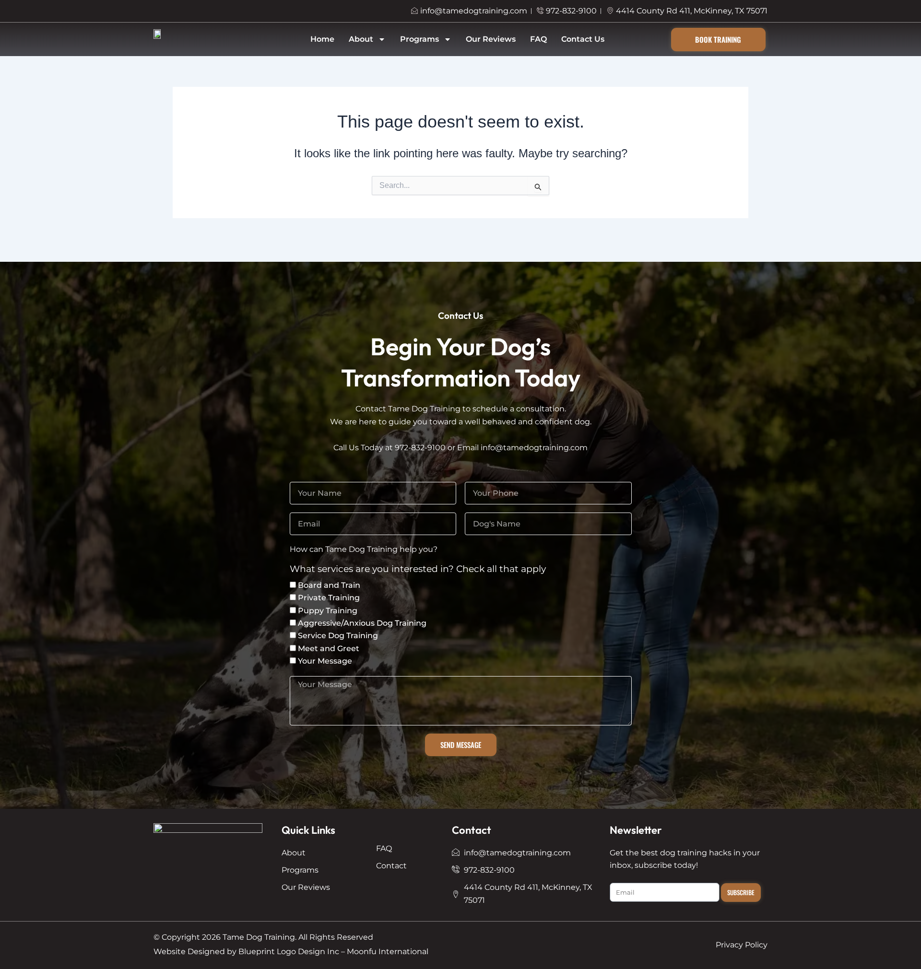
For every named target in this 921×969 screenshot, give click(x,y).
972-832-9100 (420, 447)
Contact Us (582, 39)
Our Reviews (491, 39)
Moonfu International (387, 951)
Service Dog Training (338, 635)
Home (322, 39)
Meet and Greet (328, 648)
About (361, 39)
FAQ (538, 39)
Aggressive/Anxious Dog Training (362, 623)
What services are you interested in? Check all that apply (418, 569)
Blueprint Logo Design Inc (288, 951)
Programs (419, 39)
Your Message (325, 660)
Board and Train (329, 585)
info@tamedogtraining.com (534, 447)
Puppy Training (327, 610)
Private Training (329, 597)
